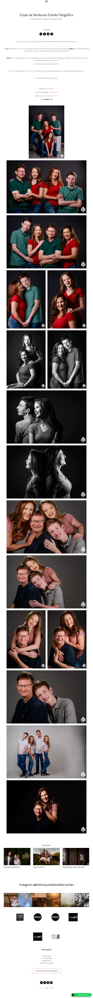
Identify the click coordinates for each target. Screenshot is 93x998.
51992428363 (46, 956)
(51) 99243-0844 (46, 958)
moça (34, 51)
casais (25, 58)
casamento (30, 71)
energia (53, 60)
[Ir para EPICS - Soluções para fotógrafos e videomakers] (46, 988)
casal (21, 49)
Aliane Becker (54, 96)
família (21, 41)
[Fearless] (20, 917)
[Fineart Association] (73, 917)
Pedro (59, 51)
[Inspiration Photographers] (37, 917)
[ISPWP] (55, 936)
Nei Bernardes (50, 89)
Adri (15, 58)
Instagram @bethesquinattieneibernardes (46, 884)
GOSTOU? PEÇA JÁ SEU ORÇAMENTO (46, 971)
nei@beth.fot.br (46, 961)
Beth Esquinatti (52, 92)
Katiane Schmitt (44, 96)
